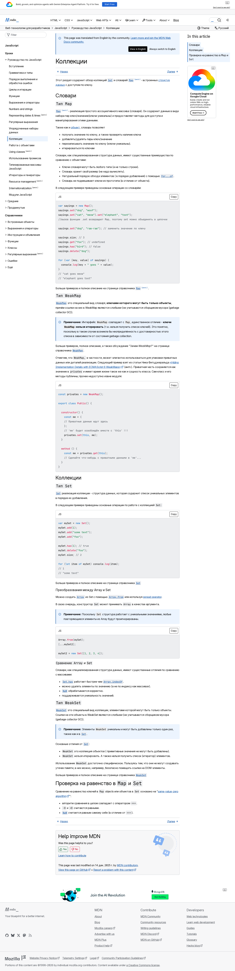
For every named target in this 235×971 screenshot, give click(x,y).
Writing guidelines (151, 928)
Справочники (13, 215)
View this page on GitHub (73, 869)
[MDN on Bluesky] (13, 935)
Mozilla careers (103, 928)
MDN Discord (148, 934)
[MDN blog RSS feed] (30, 935)
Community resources (153, 922)
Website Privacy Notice (43, 958)
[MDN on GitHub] (7, 935)
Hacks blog (193, 945)
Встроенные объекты (21, 221)
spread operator (152, 597)
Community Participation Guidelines (122, 958)
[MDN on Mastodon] (24, 935)
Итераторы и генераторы (24, 175)
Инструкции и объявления (24, 234)
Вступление (16, 66)
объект (75, 127)
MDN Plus (100, 939)
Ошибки (12, 260)
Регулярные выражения (23, 122)
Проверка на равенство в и (208, 57)
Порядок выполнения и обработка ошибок (23, 81)
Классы (12, 247)
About (98, 916)
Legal (93, 958)
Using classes (17, 151)
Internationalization (20, 188)
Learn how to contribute (72, 855)
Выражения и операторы (24, 102)
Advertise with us (104, 934)
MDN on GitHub (150, 939)
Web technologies (197, 916)
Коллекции (195, 50)
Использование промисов (25, 158)
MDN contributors (127, 865)
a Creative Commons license (143, 965)
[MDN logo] (11, 910)
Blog (176, 20)
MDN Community (151, 916)
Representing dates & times (24, 115)
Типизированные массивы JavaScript (25, 166)
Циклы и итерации (20, 89)
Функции (14, 96)
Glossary (192, 939)
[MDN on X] (19, 935)
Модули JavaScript (20, 194)
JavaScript (11, 45)
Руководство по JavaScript (24, 59)
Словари (194, 44)
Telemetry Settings (73, 958)
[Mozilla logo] (15, 957)
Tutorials (192, 934)
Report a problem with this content (113, 869)
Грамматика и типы (21, 72)
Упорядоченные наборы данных (23, 130)
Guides (191, 928)
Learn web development (201, 922)
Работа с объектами (21, 145)
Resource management (22, 181)
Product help (102, 945)
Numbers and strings (21, 109)
